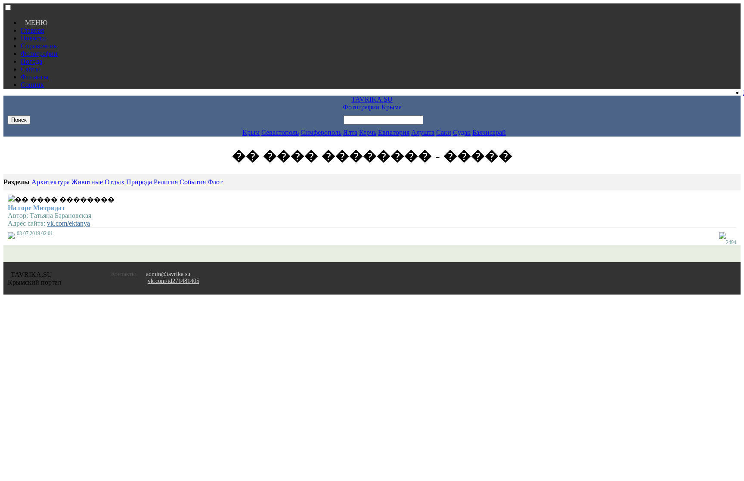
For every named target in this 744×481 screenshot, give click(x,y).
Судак (462, 132)
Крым (251, 132)
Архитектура (50, 182)
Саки (443, 132)
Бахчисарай (489, 132)
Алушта (422, 132)
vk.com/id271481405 (173, 281)
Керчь (367, 132)
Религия (166, 182)
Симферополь (321, 132)
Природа (139, 182)
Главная (32, 30)
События (193, 182)
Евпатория (393, 132)
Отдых (114, 182)
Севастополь (280, 132)
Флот (215, 182)
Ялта (350, 132)
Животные (87, 182)
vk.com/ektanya (68, 223)
